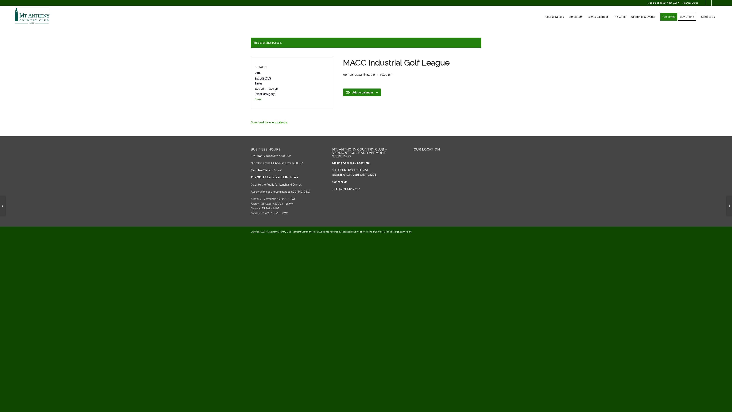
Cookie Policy (390, 231)
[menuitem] (689, 3)
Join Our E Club (690, 3)
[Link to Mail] (708, 3)
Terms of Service (374, 231)
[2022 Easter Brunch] (3, 206)
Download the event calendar (269, 122)
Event (258, 99)
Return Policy (404, 231)
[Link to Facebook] (703, 3)
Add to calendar (362, 92)
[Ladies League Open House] (729, 206)
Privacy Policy (358, 231)
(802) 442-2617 (669, 2)
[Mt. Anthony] (38, 17)
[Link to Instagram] (714, 3)
